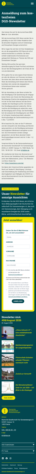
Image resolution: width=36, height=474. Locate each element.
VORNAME (10, 251)
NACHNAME (10, 261)
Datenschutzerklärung (15, 274)
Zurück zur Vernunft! (23, 374)
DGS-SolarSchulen (8, 445)
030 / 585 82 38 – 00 (9, 430)
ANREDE (9, 242)
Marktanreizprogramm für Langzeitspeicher (24, 346)
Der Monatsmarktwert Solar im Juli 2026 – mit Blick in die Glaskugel (24, 387)
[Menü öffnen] (32, 4)
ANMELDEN (18, 301)
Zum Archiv (8, 398)
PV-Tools (5, 451)
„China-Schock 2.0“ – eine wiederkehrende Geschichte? (23, 332)
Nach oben (29, 470)
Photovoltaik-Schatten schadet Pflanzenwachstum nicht (24, 360)
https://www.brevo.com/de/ (14, 163)
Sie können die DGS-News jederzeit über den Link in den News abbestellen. (18, 278)
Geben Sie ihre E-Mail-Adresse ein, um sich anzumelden (17, 232)
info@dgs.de (25, 150)
